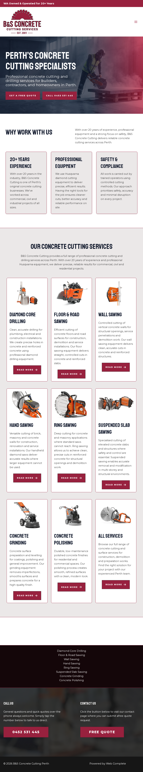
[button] (23, 96)
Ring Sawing (72, 667)
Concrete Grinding (71, 676)
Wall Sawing (71, 659)
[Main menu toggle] (136, 22)
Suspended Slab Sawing (71, 671)
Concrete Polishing (71, 680)
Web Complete (116, 763)
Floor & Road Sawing (71, 655)
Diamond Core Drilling (71, 650)
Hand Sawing (71, 663)
